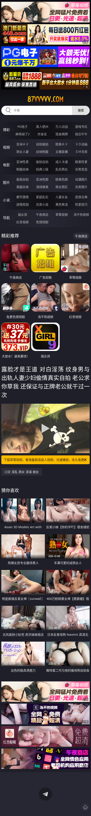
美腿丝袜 (22, 187)
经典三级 (42, 169)
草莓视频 (61, 214)
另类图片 (81, 187)
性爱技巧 (81, 204)
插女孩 (22, 214)
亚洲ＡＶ (22, 144)
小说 (6, 200)
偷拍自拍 (42, 162)
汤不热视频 (81, 214)
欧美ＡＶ (61, 144)
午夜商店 (42, 214)
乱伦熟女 (61, 169)
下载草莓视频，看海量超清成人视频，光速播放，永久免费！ (45, 460)
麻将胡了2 (22, 134)
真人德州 (42, 126)
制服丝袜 (22, 169)
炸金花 (42, 134)
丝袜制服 (42, 152)
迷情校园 (22, 204)
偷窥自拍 (22, 179)
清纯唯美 (42, 187)
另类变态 (81, 169)
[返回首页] (85, 807)
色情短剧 (42, 222)
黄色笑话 (61, 204)
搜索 (81, 110)
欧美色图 (61, 179)
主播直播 (61, 152)
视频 (6, 147)
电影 (6, 164)
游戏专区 (81, 126)
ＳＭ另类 (81, 152)
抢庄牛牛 (81, 134)
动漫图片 (81, 179)
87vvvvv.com (45, 99)
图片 (6, 182)
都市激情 (22, 197)
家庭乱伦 (42, 197)
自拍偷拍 (42, 144)
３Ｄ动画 (81, 144)
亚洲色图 (42, 179)
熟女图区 (61, 187)
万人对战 (61, 126)
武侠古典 (81, 197)
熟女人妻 (22, 152)
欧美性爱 (81, 162)
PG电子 (22, 126)
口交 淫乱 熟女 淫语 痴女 (21, 472)
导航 (6, 217)
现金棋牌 (61, 134)
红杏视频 (22, 222)
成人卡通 (61, 162)
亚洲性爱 (22, 162)
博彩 (6, 129)
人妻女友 (61, 197)
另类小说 (42, 204)
